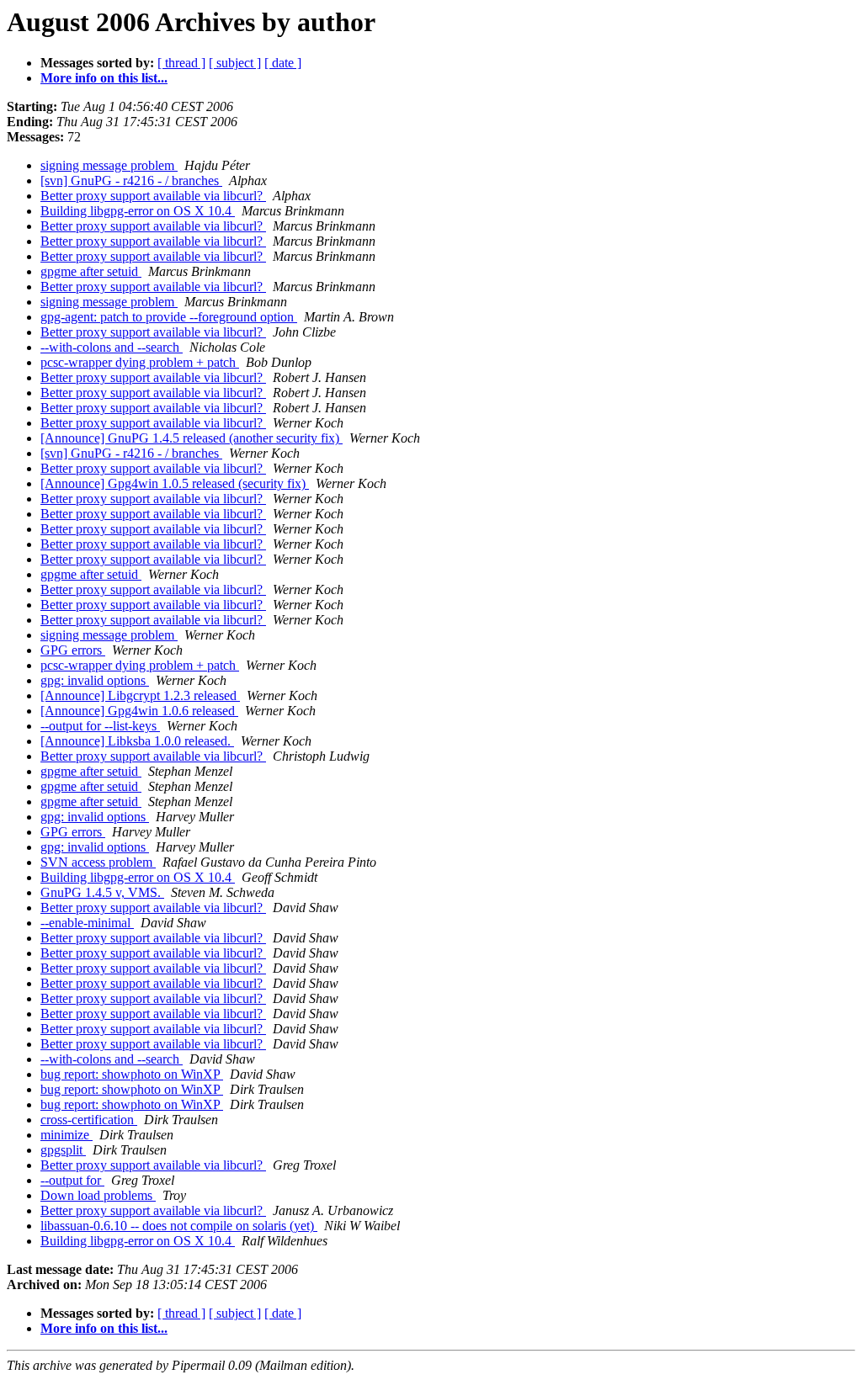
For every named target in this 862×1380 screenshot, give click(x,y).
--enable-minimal (87, 923)
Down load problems (98, 1195)
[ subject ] (235, 63)
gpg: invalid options (94, 680)
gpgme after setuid (90, 271)
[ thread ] (181, 63)
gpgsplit (63, 1150)
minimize (66, 1135)
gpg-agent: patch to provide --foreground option (168, 317)
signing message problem (109, 165)
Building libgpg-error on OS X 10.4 (137, 211)
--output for (72, 1180)
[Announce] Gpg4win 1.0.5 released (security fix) (174, 483)
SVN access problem (98, 862)
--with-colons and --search (111, 347)
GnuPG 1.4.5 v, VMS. (102, 892)
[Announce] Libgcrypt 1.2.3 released (140, 695)
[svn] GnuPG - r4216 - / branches (131, 180)
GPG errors (72, 650)
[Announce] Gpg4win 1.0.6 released (139, 710)
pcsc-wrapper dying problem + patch (139, 362)
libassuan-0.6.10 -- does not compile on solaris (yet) (178, 1225)
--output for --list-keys (100, 726)
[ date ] (282, 63)
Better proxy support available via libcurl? (153, 195)
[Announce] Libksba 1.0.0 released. (137, 741)
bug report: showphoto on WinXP (131, 1074)
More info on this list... (104, 78)
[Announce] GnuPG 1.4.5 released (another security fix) (191, 438)
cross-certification (88, 1119)
